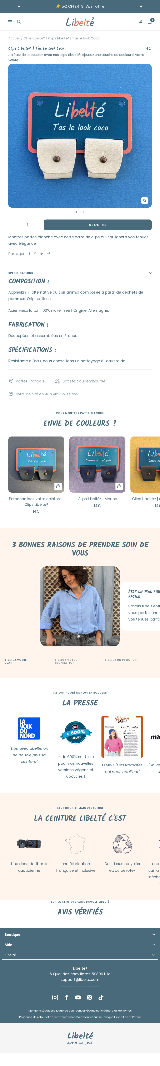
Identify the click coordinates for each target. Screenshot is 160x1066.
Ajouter (98, 224)
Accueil (14, 38)
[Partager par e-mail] (48, 253)
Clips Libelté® (34, 38)
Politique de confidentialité (70, 1011)
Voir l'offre (94, 6)
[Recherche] (19, 22)
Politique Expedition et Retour (121, 1017)
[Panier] (150, 22)
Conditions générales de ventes (110, 1011)
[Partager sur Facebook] (29, 253)
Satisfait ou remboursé (83, 381)
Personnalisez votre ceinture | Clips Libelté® (36, 501)
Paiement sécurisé (89, 1017)
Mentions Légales (40, 1011)
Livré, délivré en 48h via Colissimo (47, 394)
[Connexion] (140, 21)
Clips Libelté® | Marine (97, 498)
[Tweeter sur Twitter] (42, 253)
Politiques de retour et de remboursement (47, 1017)
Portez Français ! (31, 381)
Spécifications (20, 273)
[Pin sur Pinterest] (35, 253)
